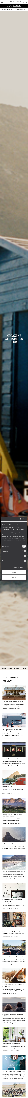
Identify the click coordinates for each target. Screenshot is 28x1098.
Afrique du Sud (15, 851)
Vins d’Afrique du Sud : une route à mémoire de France (12, 815)
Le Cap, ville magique (8, 844)
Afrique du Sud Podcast (17, 1078)
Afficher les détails (18, 567)
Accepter (14, 572)
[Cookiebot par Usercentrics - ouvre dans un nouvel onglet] (19, 519)
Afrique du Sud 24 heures (16, 793)
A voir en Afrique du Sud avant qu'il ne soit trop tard (13, 985)
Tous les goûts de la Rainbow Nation (12, 701)
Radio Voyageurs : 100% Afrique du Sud (13, 1071)
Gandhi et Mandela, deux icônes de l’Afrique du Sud (12, 900)
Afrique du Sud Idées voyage (17, 766)
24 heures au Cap (7, 786)
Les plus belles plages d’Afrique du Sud (13, 872)
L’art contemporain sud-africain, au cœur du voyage (12, 730)
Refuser (14, 577)
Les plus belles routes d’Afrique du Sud (13, 957)
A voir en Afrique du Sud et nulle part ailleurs (12, 1015)
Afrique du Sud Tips (14, 1050)
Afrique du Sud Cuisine (14, 708)
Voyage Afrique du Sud (8, 668)
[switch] (24, 551)
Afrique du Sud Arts (15, 738)
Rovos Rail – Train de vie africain (11, 759)
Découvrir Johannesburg (9, 929)
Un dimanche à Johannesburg (11, 1043)
